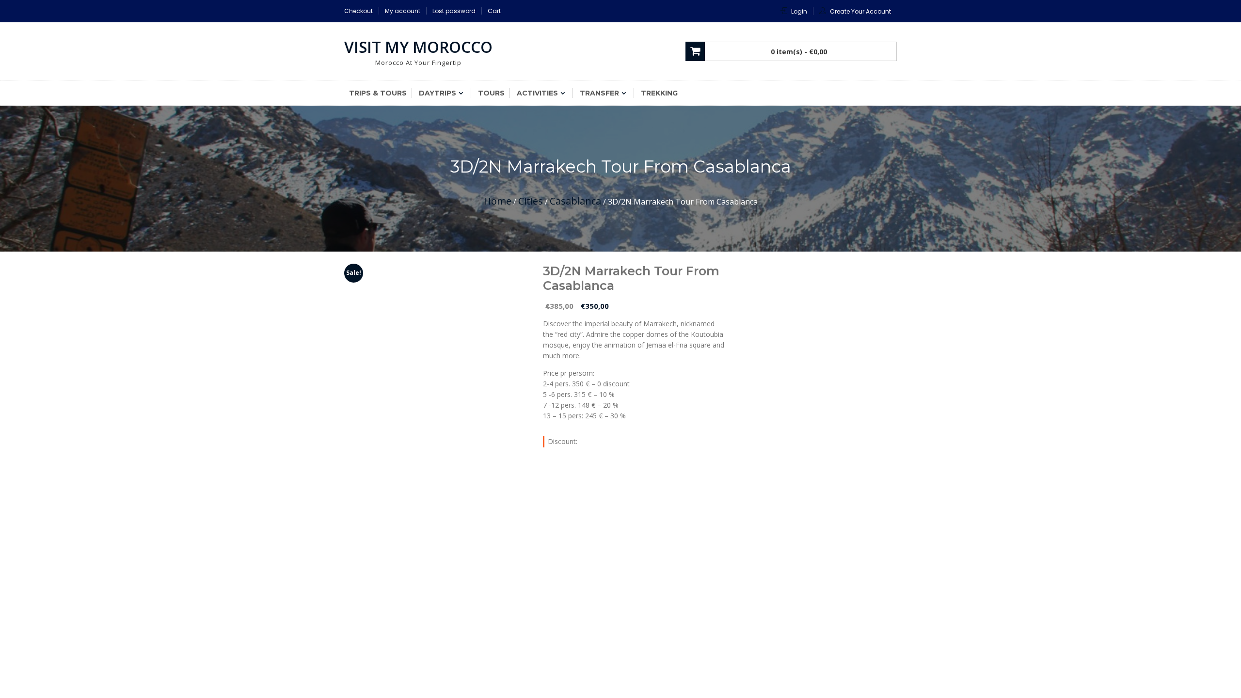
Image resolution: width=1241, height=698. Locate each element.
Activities (537, 93)
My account (402, 11)
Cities (530, 200)
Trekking (659, 93)
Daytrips (437, 93)
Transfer (599, 93)
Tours (491, 93)
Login (799, 11)
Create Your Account (860, 11)
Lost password (454, 11)
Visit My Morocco (418, 46)
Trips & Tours (378, 93)
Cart (494, 11)
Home (497, 200)
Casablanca (575, 200)
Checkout (358, 11)
